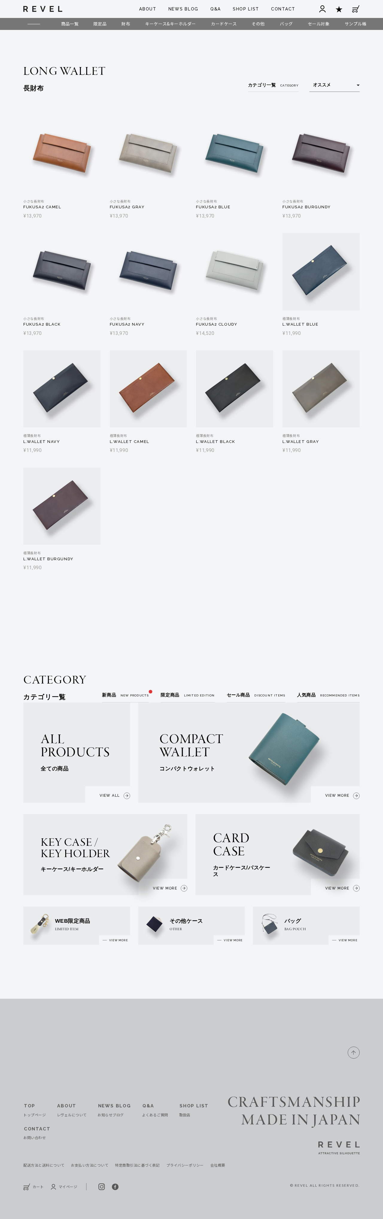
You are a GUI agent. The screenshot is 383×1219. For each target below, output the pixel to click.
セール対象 (319, 24)
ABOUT (147, 9)
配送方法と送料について (43, 1165)
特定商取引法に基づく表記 (137, 1165)
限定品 (100, 24)
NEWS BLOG (183, 9)
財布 (125, 24)
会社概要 (217, 1165)
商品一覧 (69, 24)
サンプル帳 (356, 24)
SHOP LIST (246, 9)
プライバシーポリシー (185, 1165)
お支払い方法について (89, 1165)
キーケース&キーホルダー (170, 24)
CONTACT (283, 9)
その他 (258, 24)
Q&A (215, 9)
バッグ (286, 24)
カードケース (224, 24)
